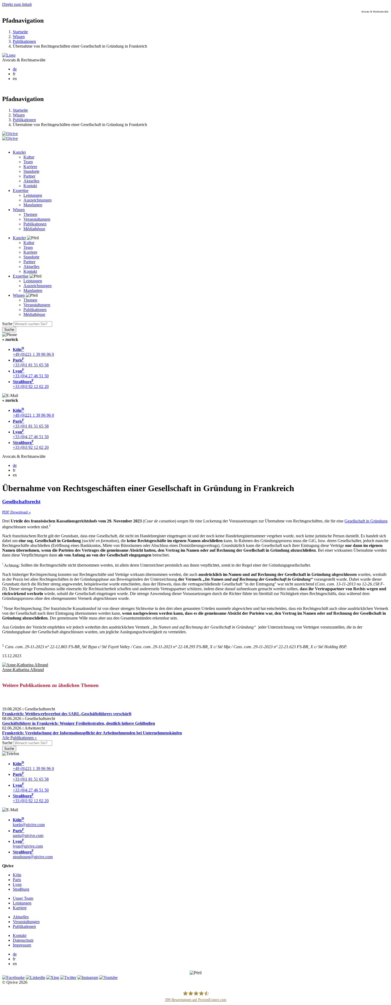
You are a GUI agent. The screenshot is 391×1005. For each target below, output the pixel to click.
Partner (29, 176)
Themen (30, 214)
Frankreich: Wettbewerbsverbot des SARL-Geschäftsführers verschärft (66, 713)
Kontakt (30, 185)
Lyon (17, 884)
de (15, 69)
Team (28, 162)
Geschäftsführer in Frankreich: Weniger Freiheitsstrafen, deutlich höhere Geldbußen (78, 723)
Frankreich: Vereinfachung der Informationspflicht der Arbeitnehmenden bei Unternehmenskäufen (92, 733)
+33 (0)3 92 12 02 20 (31, 384)
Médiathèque (34, 229)
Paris (17, 879)
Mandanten (32, 205)
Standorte (31, 171)
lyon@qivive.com (28, 843)
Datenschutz (23, 940)
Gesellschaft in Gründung (366, 521)
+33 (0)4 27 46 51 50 (31, 373)
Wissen (19, 36)
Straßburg (21, 889)
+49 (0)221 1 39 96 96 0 (33, 352)
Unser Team (23, 898)
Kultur (28, 157)
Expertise (20, 190)
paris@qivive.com (28, 833)
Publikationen (24, 41)
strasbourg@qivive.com (33, 854)
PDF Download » (16, 512)
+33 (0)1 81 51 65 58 (31, 362)
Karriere (30, 166)
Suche (7, 323)
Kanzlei (19, 152)
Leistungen (32, 195)
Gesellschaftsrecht (21, 501)
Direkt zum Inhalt (17, 4)
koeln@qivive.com (29, 822)
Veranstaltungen (36, 219)
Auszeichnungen (37, 200)
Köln (17, 875)
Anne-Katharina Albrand (23, 669)
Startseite (20, 32)
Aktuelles (31, 181)
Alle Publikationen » (19, 737)
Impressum (22, 945)
